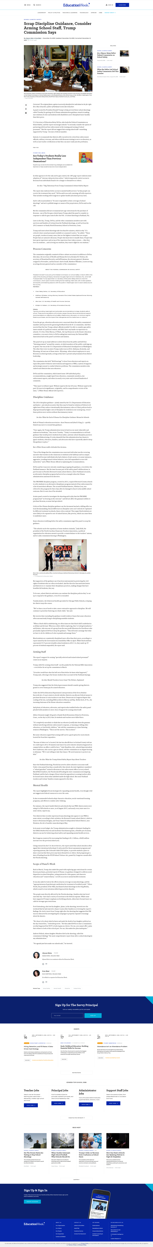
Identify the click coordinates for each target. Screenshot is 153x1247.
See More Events (76, 1072)
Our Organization (60, 1225)
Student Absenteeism (110, 1043)
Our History (59, 1228)
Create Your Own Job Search (76, 1117)
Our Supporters (60, 1233)
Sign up (93, 1015)
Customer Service (78, 1231)
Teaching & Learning (70, 12)
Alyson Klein (30, 38)
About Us (58, 1222)
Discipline (67, 988)
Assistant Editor (46, 955)
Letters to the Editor (79, 1225)
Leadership (42, 12)
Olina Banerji (109, 1167)
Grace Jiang (54, 1166)
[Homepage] (76, 5)
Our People (59, 1231)
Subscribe (122, 5)
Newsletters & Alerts (97, 1228)
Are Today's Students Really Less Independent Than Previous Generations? (49, 158)
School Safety (46, 988)
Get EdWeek (95, 1222)
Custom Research (115, 1238)
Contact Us (77, 1222)
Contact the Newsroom (80, 1233)
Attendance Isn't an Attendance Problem (112, 1046)
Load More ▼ (76, 1179)
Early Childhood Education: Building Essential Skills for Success (74, 1047)
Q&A (96, 1150)
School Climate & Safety (33, 19)
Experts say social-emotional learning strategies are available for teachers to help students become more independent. (53, 166)
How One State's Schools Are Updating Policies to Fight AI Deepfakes (115, 1155)
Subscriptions (96, 1225)
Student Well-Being (39, 152)
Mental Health (57, 988)
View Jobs (30, 1105)
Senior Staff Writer (47, 974)
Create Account (32, 1201)
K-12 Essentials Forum (78, 1043)
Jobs (100, 12)
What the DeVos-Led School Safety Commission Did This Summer (107, 71)
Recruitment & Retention (37, 1043)
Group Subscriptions (97, 1231)
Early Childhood (66, 1043)
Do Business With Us (117, 1222)
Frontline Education (48, 1060)
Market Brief (110, 12)
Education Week (55, 955)
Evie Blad (38, 38)
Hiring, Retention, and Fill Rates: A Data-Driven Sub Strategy (38, 1048)
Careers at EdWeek (61, 1236)
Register (27, 1060)
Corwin (118, 1057)
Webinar (48, 1043)
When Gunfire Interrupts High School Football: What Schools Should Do (60, 1155)
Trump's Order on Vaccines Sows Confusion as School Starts (89, 1155)
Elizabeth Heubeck (84, 1166)
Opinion (94, 12)
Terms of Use (72, 1244)
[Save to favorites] (26, 109)
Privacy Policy (85, 1243)
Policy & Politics (54, 12)
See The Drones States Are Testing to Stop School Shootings (33, 1155)
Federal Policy (77, 988)
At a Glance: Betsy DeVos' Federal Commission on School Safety (106, 55)
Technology (84, 12)
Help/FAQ (76, 1228)
